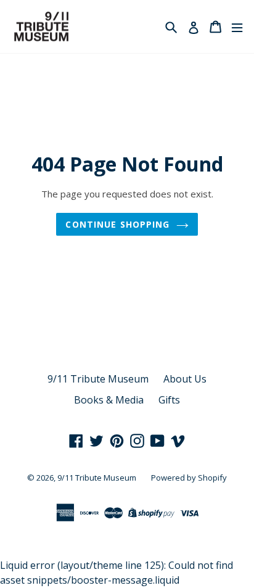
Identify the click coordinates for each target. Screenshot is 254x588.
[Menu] (237, 27)
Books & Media (109, 400)
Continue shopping (117, 224)
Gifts (169, 400)
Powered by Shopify (189, 477)
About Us (185, 379)
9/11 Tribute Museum (98, 379)
